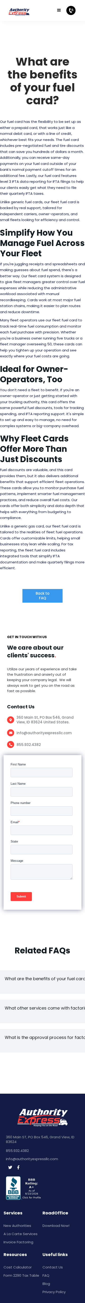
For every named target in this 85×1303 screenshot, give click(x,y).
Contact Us (52, 1267)
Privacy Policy (54, 1292)
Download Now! (55, 1225)
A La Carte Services (21, 1234)
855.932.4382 (29, 744)
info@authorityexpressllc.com (44, 733)
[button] (59, 10)
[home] (26, 10)
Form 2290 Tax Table (21, 1275)
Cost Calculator (18, 1267)
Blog (46, 1283)
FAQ (45, 1275)
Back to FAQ (42, 596)
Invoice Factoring (18, 1242)
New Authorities (17, 1225)
